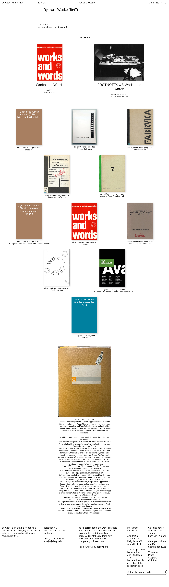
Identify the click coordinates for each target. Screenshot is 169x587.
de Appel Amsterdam (13, 2)
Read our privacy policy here (93, 546)
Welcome (153, 552)
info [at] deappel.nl (53, 541)
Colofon (152, 560)
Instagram (132, 527)
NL (157, 2)
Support (152, 557)
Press (151, 555)
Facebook (132, 530)
